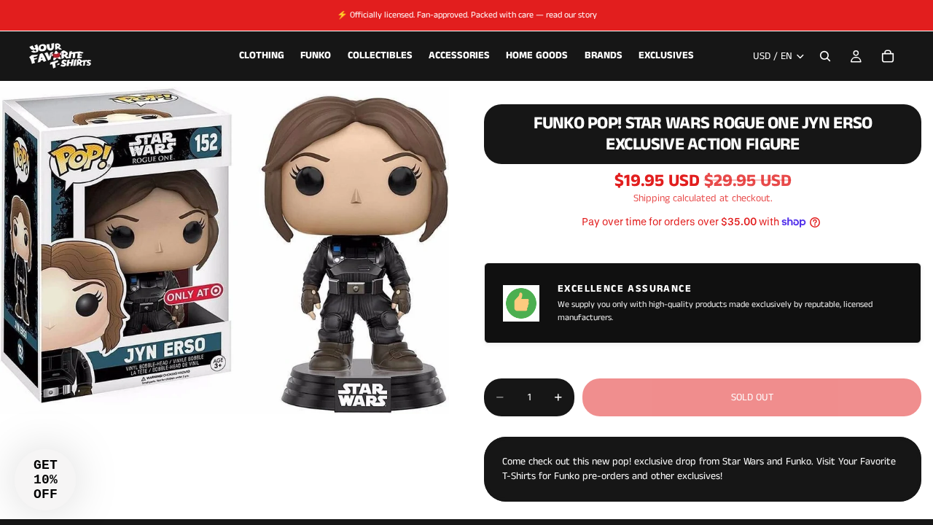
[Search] (825, 56)
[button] (45, 479)
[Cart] (888, 56)
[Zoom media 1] (224, 250)
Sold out (752, 397)
